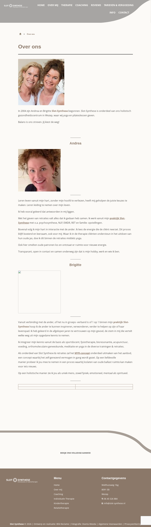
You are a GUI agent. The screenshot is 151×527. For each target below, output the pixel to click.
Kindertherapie (61, 503)
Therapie (66, 5)
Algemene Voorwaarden (110, 524)
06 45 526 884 (111, 498)
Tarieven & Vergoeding (119, 5)
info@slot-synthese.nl (114, 503)
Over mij (53, 5)
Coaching (81, 5)
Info (112, 12)
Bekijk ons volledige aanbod (75, 453)
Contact (123, 12)
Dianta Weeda (89, 524)
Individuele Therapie (64, 498)
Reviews (96, 5)
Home (41, 5)
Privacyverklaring (132, 524)
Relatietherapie (61, 507)
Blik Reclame (62, 524)
